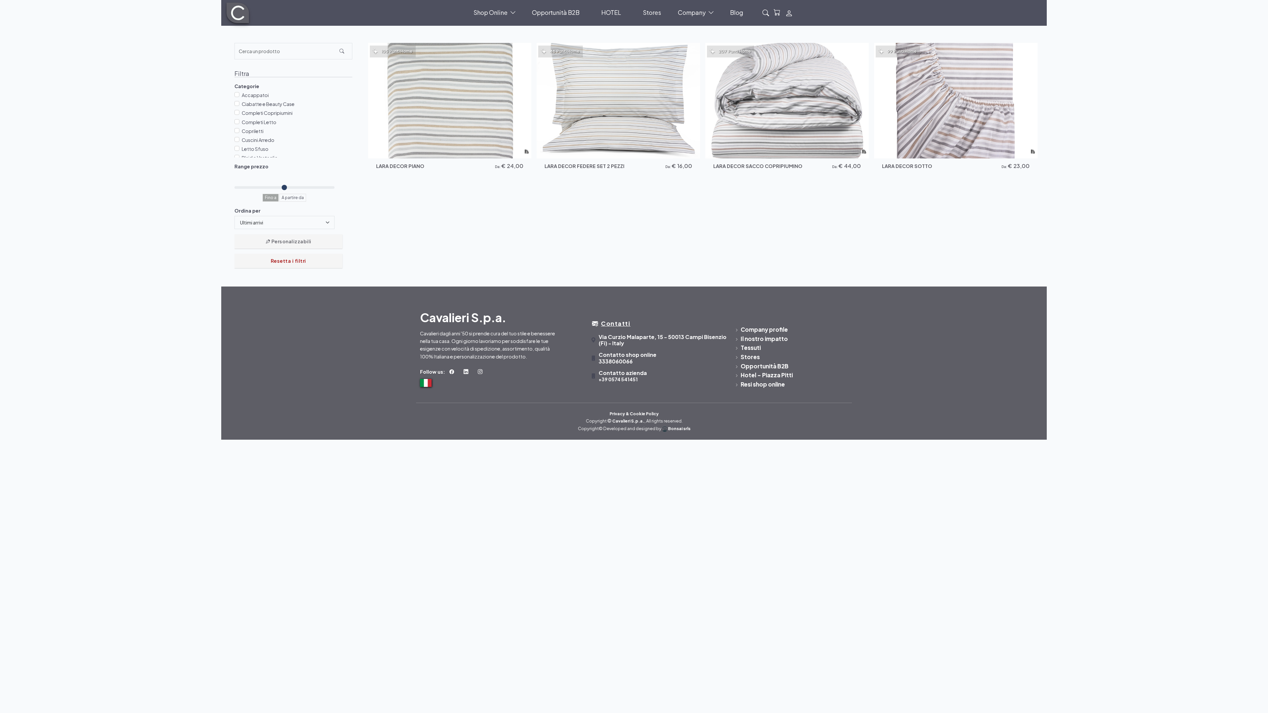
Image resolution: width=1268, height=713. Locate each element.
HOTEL (611, 12)
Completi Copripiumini (267, 113)
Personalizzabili (290, 241)
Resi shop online (763, 384)
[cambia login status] (789, 12)
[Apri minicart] (777, 12)
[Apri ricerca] (766, 12)
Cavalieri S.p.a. (628, 421)
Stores (652, 12)
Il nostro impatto (764, 338)
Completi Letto (259, 122)
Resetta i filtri (288, 261)
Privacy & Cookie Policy (634, 413)
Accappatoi (255, 95)
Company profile (764, 329)
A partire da (293, 197)
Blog (736, 12)
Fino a (270, 197)
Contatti (615, 323)
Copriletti (253, 131)
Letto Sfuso (255, 149)
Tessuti (751, 347)
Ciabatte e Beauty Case (268, 104)
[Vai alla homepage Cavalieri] (238, 13)
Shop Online (491, 12)
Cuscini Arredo (258, 140)
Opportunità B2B (556, 12)
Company (692, 12)
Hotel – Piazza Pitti (767, 375)
